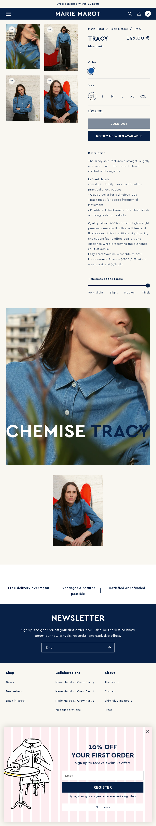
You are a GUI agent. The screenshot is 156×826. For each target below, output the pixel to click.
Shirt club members (118, 700)
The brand (112, 682)
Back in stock (16, 700)
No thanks (103, 807)
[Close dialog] (147, 731)
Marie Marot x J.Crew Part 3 (74, 682)
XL (132, 96)
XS (93, 97)
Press (108, 709)
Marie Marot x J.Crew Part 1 (74, 700)
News (10, 682)
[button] (8, 13)
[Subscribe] (109, 647)
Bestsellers (14, 691)
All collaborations (68, 709)
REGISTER (103, 787)
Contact (111, 691)
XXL (143, 96)
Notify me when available (119, 136)
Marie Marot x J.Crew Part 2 (74, 691)
